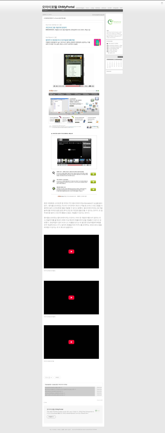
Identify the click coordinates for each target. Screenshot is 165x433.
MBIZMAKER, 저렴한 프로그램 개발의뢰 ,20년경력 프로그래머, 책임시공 (68, 29)
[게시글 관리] (51, 377)
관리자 (66, 429)
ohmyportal (115, 8)
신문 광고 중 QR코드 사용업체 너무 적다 (54, 393)
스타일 (92, 8)
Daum (84, 429)
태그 (50, 429)
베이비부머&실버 (80, 8)
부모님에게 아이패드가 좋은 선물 (52, 387)
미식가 (87, 8)
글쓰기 (69, 429)
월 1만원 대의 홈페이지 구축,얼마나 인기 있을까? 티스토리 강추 (59, 389)
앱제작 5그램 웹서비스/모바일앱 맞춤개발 (60, 40)
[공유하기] (49, 377)
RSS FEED (121, 57)
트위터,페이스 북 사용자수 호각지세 (53, 391)
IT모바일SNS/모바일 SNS (99, 14)
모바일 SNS (55, 384)
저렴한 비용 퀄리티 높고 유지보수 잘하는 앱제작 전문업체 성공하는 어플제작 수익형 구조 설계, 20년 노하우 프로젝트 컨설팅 (68, 43)
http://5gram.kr (50, 37)
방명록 (63, 429)
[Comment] (46, 402)
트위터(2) (104, 8)
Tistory (95, 429)
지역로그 (59, 429)
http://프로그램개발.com (52, 25)
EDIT (121, 8)
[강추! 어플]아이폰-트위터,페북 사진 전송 (54, 395)
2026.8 (114, 59)
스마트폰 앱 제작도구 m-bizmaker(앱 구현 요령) (55, 18)
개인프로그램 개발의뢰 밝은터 (56, 27)
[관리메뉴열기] (162, 3)
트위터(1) (97, 8)
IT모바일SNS (48, 384)
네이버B (109, 8)
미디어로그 (54, 429)
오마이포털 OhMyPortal (58, 7)
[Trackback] (44, 402)
